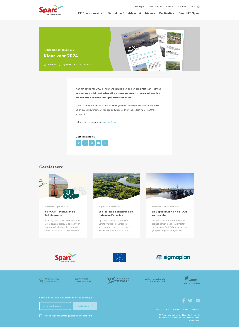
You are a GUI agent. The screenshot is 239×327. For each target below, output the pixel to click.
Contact (182, 6)
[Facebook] (85, 143)
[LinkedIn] (92, 143)
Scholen (170, 6)
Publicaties (166, 13)
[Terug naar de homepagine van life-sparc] (51, 10)
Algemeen (67, 64)
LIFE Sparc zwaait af (89, 13)
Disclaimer (195, 309)
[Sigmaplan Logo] (173, 257)
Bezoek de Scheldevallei (124, 13)
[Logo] (66, 257)
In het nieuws (155, 6)
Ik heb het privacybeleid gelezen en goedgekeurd (68, 315)
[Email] (98, 143)
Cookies (184, 309)
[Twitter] (78, 143)
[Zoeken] (198, 6)
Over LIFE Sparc (189, 13)
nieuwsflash (110, 122)
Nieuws (150, 13)
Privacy (176, 309)
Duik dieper (139, 6)
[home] (46, 64)
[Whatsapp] (105, 143)
